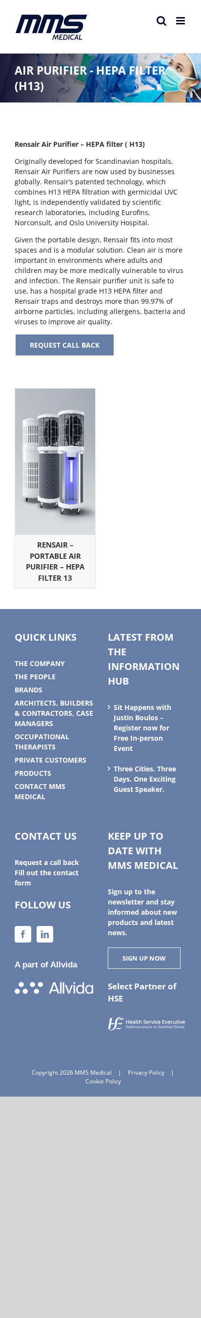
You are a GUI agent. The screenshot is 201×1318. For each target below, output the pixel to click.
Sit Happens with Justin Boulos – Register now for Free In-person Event (142, 728)
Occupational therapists (42, 741)
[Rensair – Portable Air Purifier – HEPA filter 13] (55, 393)
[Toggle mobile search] (161, 21)
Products (33, 773)
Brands (28, 689)
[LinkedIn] (45, 934)
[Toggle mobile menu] (181, 21)
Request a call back (47, 862)
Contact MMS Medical (40, 791)
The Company (40, 663)
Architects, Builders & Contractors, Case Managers (54, 713)
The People (35, 676)
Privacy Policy (146, 1072)
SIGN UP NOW (144, 958)
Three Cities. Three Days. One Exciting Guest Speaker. (145, 779)
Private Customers (50, 760)
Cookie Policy (103, 1081)
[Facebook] (23, 934)
